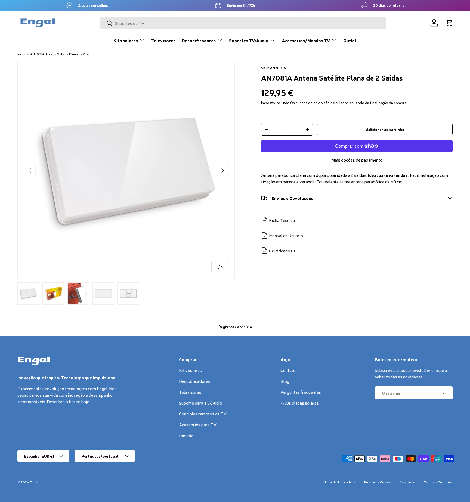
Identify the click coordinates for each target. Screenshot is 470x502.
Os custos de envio (306, 102)
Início (21, 54)
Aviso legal (407, 482)
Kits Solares (190, 370)
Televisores (163, 40)
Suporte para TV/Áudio (200, 403)
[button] (449, 23)
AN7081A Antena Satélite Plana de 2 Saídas (62, 54)
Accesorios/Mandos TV (306, 40)
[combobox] (243, 23)
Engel (34, 482)
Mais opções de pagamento (356, 160)
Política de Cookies (377, 482)
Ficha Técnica (282, 220)
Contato (288, 370)
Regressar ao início (235, 326)
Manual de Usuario (286, 235)
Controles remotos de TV (203, 414)
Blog (284, 381)
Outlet (350, 40)
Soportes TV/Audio (248, 40)
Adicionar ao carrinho (385, 129)
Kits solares (125, 40)
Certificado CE (282, 251)
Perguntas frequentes (300, 392)
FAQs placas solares (299, 403)
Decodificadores (199, 40)
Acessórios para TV (198, 424)
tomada (186, 435)
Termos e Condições (438, 482)
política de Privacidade (338, 482)
